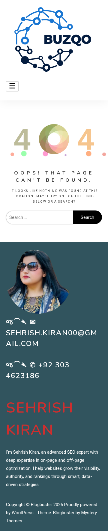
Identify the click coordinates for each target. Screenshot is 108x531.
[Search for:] (39, 217)
